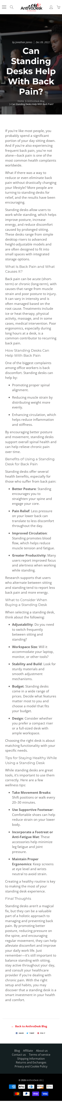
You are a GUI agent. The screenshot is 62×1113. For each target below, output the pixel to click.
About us (42, 1051)
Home (21, 101)
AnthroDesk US (34, 1080)
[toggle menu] (4, 7)
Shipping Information (31, 1059)
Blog (17, 1051)
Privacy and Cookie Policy (31, 1066)
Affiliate (28, 1051)
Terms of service (39, 1055)
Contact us (19, 1055)
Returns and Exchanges (31, 1062)
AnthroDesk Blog (35, 101)
